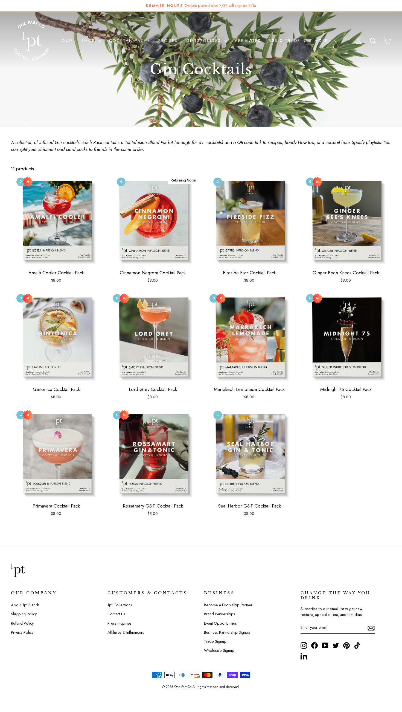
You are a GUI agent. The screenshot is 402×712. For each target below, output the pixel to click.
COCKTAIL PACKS (129, 40)
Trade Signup (215, 641)
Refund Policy (22, 623)
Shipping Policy (24, 614)
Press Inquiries (119, 623)
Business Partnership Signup (227, 632)
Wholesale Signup (219, 650)
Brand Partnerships (219, 614)
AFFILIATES (248, 40)
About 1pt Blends (25, 605)
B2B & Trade (285, 40)
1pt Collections (119, 605)
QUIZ (67, 40)
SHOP (89, 40)
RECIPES (168, 40)
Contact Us (116, 614)
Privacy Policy (22, 632)
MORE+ (323, 40)
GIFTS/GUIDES (204, 40)
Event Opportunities (220, 623)
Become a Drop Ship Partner (228, 605)
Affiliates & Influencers (125, 632)
